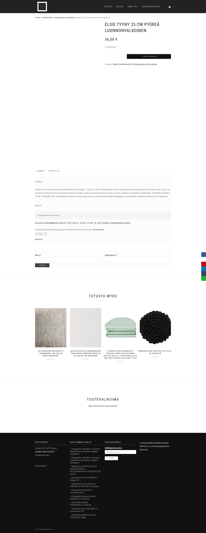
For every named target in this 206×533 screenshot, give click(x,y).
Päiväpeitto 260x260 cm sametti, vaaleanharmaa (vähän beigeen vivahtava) (85, 451)
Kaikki (115, 64)
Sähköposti (111, 255)
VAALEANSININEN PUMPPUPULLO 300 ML (80, 503)
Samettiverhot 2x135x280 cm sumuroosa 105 (83, 509)
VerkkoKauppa (151, 6)
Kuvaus (41, 171)
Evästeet (144, 449)
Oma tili (133, 6)
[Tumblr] (203, 273)
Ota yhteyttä (40, 465)
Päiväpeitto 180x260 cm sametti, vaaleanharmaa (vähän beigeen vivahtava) (85, 460)
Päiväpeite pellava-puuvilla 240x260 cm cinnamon (82, 497)
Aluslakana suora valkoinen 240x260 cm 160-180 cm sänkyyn (84, 485)
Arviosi (39, 239)
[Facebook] (203, 254)
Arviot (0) (54, 171)
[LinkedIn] (203, 268)
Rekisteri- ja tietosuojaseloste (154, 446)
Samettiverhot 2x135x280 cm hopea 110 (83, 478)
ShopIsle (38, 529)
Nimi (38, 255)
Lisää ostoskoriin (149, 56)
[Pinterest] (203, 264)
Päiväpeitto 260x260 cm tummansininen (81, 491)
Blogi (119, 6)
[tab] (41, 171)
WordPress (51, 529)
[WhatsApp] (203, 278)
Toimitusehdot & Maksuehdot (154, 443)
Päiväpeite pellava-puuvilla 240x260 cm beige (82, 516)
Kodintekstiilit (47, 17)
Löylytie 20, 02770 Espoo (46, 448)
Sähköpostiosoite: (113, 448)
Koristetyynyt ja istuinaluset (64, 17)
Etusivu (38, 17)
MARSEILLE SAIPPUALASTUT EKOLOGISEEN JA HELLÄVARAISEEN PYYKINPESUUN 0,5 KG (85, 470)
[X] (203, 259)
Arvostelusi (98, 229)
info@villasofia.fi (42, 455)
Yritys (108, 6)
